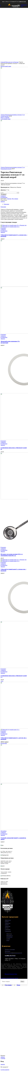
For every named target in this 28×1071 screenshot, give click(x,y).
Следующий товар (5, 119)
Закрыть (3, 232)
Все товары (15, 198)
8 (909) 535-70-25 (22, 1)
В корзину (3, 194)
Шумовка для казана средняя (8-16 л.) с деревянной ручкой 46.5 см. (12, 554)
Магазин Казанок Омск (11, 974)
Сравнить (3, 196)
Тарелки (16, 62)
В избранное (4, 197)
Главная (3, 62)
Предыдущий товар (6, 66)
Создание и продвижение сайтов (9, 978)
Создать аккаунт (5, 1069)
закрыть (3, 201)
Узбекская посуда (9, 62)
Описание (6, 204)
